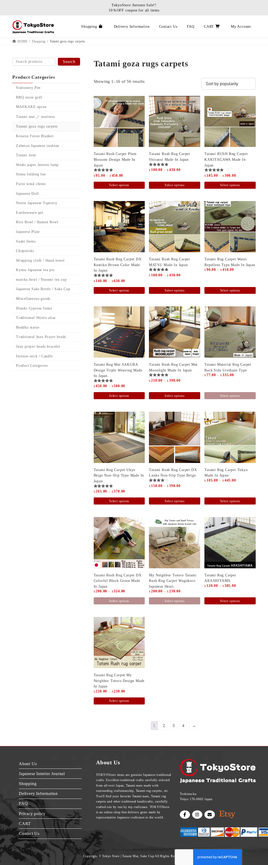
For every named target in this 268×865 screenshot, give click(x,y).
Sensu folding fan (31, 174)
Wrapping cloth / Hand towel (40, 260)
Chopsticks (25, 251)
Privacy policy (32, 813)
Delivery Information (38, 794)
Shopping (27, 783)
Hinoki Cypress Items (34, 308)
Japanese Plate (28, 232)
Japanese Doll (27, 194)
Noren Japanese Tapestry (36, 203)
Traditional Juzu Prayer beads (41, 337)
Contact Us (29, 833)
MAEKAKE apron (31, 107)
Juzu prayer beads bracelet (38, 346)
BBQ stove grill (29, 97)
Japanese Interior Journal (42, 773)
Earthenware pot (29, 213)
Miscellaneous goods (33, 299)
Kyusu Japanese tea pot (35, 270)
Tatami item (26, 155)
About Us (28, 763)
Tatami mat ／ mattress (35, 117)
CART (25, 823)
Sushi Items (26, 241)
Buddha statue (27, 327)
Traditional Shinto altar (36, 318)
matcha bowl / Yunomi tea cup (41, 280)
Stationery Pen (28, 88)
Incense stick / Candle (34, 356)
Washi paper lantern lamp (37, 165)
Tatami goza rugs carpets (37, 127)
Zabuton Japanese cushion (37, 146)
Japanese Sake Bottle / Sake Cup (43, 289)
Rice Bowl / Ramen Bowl (37, 222)
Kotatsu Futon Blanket (35, 136)
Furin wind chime (31, 184)
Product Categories (32, 366)
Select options (119, 185)
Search (69, 61)
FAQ (23, 803)
